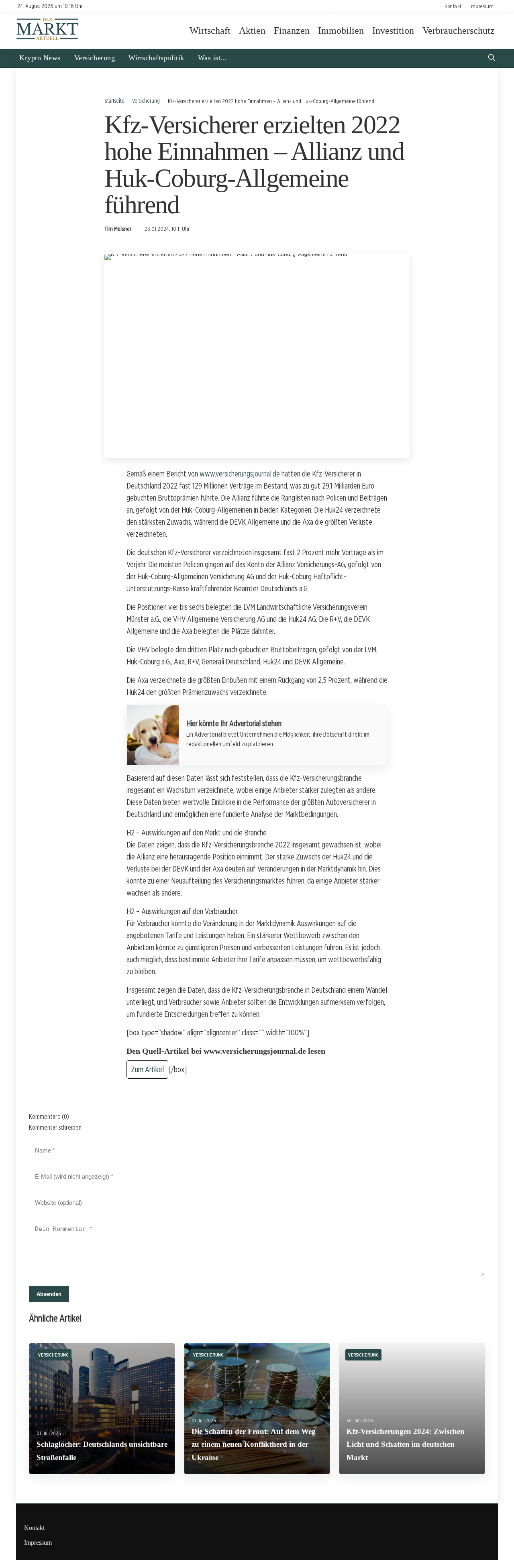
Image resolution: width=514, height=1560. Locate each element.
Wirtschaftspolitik (156, 58)
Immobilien (341, 30)
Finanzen (292, 30)
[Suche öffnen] (491, 58)
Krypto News (40, 58)
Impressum (481, 6)
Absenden (49, 1294)
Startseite (114, 100)
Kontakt (453, 6)
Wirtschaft (210, 30)
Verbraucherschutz (458, 30)
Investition (393, 30)
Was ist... (212, 58)
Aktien (252, 30)
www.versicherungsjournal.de (240, 474)
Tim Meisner (117, 228)
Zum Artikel (147, 1069)
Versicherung (94, 58)
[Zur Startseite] (47, 39)
